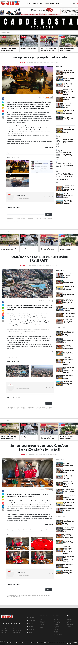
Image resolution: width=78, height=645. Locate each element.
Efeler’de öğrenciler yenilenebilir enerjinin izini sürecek (68, 85)
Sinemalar (56, 629)
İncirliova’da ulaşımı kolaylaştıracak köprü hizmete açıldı (68, 202)
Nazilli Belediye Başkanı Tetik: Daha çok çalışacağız (68, 105)
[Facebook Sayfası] (1, 623)
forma (13, 506)
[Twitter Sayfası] (4, 623)
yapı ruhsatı (50, 316)
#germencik (14, 530)
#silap (18, 153)
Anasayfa (3, 32)
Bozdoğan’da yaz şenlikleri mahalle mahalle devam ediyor (68, 154)
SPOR (57, 3)
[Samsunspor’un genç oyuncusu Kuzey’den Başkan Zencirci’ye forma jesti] (27, 472)
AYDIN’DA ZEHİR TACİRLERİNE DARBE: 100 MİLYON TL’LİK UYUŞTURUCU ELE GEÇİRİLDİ (68, 176)
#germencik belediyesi (23, 530)
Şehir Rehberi (57, 632)
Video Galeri (32, 620)
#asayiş (22, 153)
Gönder (48, 214)
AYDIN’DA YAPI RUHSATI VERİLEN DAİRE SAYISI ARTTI (68, 141)
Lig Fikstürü (56, 626)
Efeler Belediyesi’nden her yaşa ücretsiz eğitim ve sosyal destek (68, 78)
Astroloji (69, 626)
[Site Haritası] (17, 623)
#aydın (8, 153)
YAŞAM (47, 3)
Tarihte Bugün (57, 627)
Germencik (45, 500)
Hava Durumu (57, 619)
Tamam (70, 643)
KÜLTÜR (52, 3)
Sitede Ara (69, 619)
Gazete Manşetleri (58, 634)
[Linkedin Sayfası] (12, 623)
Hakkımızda (3, 629)
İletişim (30, 632)
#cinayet (13, 153)
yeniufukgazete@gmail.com (22, 198)
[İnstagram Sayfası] (7, 623)
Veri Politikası (4, 632)
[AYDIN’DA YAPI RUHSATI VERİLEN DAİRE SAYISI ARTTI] (27, 283)
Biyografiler (69, 622)
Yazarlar (30, 623)
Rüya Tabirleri (70, 624)
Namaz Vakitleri (57, 622)
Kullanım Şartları (17, 629)
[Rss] (15, 623)
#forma (48, 530)
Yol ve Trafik (56, 621)
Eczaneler (56, 624)
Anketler (69, 621)
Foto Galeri (31, 617)
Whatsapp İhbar (17, 630)
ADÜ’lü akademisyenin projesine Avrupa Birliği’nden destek (68, 112)
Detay (70, 642)
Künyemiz (31, 629)
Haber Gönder (16, 632)
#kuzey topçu (41, 530)
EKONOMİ (35, 3)
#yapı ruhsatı (14, 357)
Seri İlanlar (56, 631)
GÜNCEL (29, 3)
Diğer (61, 3)
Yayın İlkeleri (4, 630)
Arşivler (31, 626)
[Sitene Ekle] (20, 623)
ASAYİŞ (8, 32)
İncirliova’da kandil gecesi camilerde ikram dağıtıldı (68, 72)
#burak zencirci (33, 530)
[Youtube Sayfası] (9, 623)
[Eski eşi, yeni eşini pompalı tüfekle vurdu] (27, 80)
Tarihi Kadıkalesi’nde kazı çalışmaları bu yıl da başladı (68, 195)
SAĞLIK (42, 3)
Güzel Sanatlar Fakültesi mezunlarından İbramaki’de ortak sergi (68, 99)
